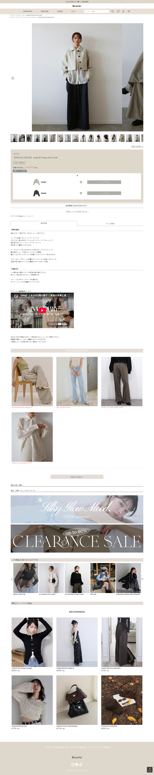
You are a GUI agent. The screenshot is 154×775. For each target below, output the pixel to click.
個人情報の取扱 (80, 747)
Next (122, 2)
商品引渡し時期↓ (17, 485)
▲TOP (149, 770)
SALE (73, 11)
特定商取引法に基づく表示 (64, 747)
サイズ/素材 (110, 224)
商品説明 (44, 223)
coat (23, 15)
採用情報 (106, 747)
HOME (12, 15)
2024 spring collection (29, 17)
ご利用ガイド (49, 747)
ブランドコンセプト (95, 747)
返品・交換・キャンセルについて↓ (23, 491)
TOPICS (18, 17)
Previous (13, 78)
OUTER (17, 15)
